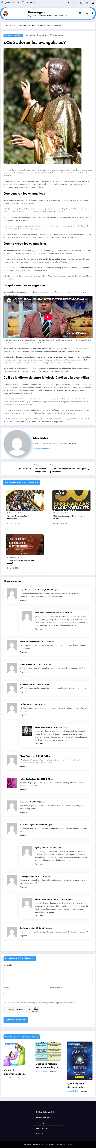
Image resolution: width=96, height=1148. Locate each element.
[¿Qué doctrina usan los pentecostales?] (25, 500)
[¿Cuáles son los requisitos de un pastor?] (25, 544)
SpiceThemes (69, 1144)
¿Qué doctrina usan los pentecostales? (17, 517)
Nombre (6, 987)
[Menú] (80, 13)
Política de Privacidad (45, 1112)
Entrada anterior (40, 465)
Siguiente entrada (56, 465)
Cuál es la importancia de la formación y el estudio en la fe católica (14, 1072)
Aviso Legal (40, 1122)
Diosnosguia (36, 12)
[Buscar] (87, 13)
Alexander (32, 35)
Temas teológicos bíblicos (13, 35)
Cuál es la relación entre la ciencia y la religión (47, 1065)
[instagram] (87, 3)
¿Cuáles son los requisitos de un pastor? (20, 561)
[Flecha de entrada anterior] (4, 468)
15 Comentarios (58, 35)
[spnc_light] (92, 13)
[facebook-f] (68, 3)
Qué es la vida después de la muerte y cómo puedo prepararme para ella (78, 1085)
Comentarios (8, 965)
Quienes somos (42, 1128)
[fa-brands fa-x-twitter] (74, 3)
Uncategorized (11, 1044)
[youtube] (93, 3)
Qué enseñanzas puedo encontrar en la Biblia (69, 517)
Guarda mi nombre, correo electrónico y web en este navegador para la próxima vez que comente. (41, 1003)
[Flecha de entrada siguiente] (91, 468)
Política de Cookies (44, 1117)
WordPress (44, 1144)
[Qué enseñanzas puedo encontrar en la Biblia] (71, 500)
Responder (23, 600)
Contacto (39, 1133)
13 (21, 557)
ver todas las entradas (42, 449)
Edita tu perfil (67, 443)
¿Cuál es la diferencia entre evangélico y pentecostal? (69, 470)
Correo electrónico (55, 987)
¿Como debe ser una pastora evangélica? (32, 470)
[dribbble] (81, 3)
